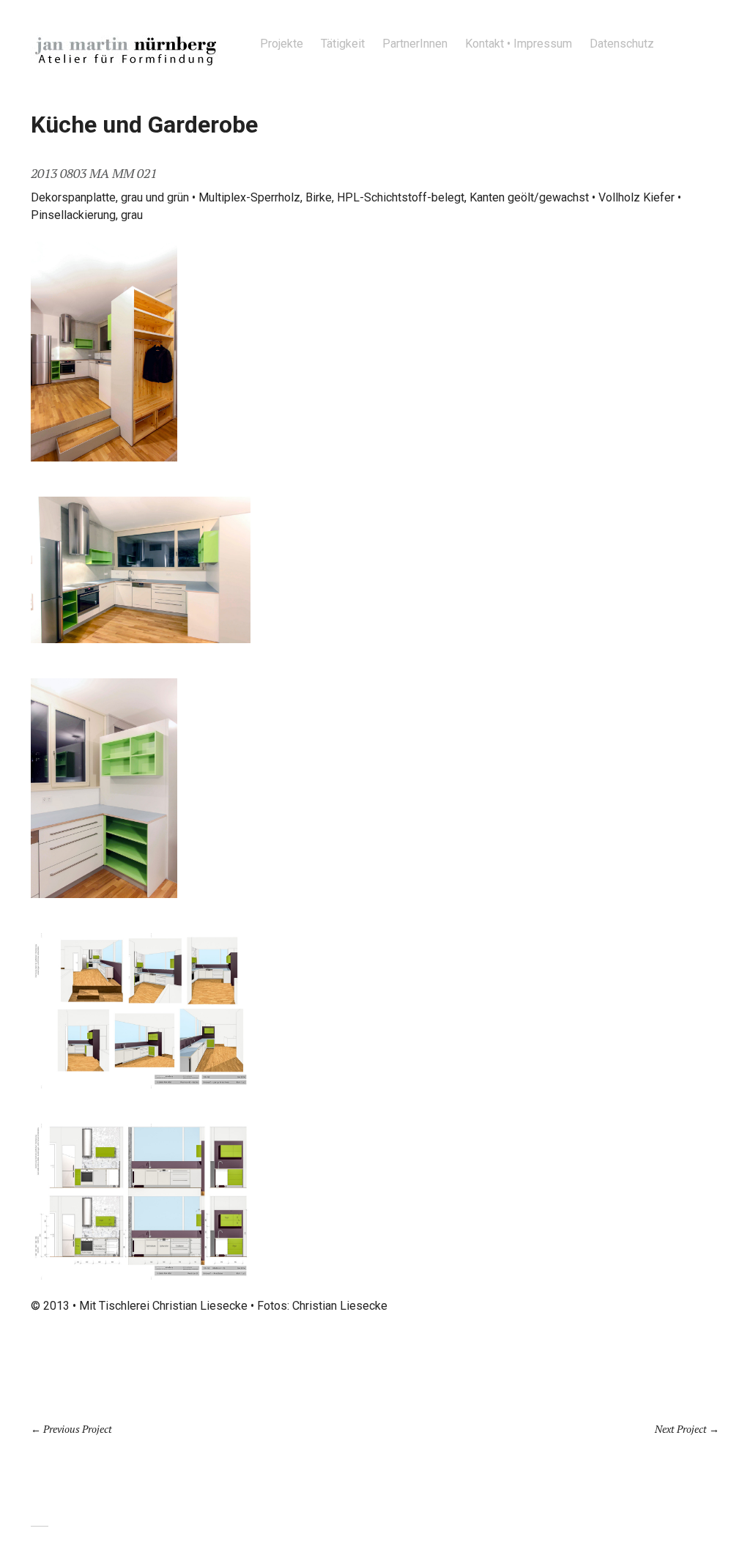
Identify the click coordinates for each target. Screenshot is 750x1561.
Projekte (281, 44)
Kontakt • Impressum (518, 44)
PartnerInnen (415, 44)
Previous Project (77, 1429)
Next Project (681, 1429)
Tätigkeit (343, 44)
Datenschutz (622, 44)
